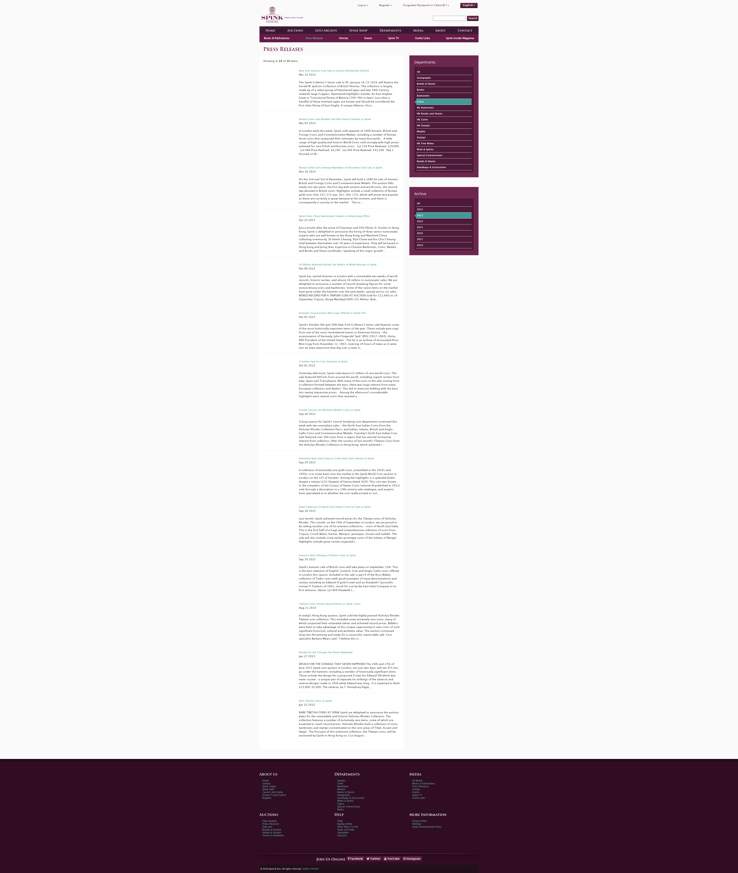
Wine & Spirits (425, 149)
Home (270, 30)
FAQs (340, 821)
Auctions (295, 30)
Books (420, 90)
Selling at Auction (271, 833)
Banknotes (423, 96)
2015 (420, 227)
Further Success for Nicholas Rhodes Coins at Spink (330, 410)
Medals (421, 132)
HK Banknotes (425, 108)
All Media (417, 781)
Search (472, 18)
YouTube (393, 859)
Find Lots (267, 827)
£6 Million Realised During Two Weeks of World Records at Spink (338, 265)
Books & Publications (276, 38)
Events (368, 38)
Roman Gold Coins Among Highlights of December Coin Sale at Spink (340, 168)
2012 (420, 209)
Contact (465, 30)
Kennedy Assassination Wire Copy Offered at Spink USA (332, 313)
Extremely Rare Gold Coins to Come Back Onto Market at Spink (336, 459)
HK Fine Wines (425, 144)
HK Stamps (423, 126)
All (418, 72)
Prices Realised (270, 824)
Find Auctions (269, 821)
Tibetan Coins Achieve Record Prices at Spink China (329, 604)
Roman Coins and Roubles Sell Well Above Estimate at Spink (335, 119)
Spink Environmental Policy (426, 827)
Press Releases (314, 38)
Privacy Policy (419, 821)
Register (266, 798)
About (440, 30)
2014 (420, 221)
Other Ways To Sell (347, 827)
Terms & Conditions (273, 836)
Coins (420, 102)
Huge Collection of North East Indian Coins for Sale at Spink (335, 507)
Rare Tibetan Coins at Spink (315, 701)
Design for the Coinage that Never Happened (325, 652)
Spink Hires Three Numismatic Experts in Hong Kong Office (334, 216)
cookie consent (310, 869)
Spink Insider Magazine (460, 38)
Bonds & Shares (426, 84)
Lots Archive (326, 30)
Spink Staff (268, 789)
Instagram (413, 859)
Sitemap (416, 824)
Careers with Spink (272, 792)
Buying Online (344, 824)
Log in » (363, 5)
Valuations (343, 833)
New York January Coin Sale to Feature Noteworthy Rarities (334, 71)
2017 (420, 239)
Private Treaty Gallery (274, 795)
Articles (343, 38)
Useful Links (422, 38)
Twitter (374, 859)
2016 (420, 233)
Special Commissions (429, 155)
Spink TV (393, 38)
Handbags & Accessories (431, 167)
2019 (420, 245)
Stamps (421, 138)
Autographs (424, 78)
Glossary (342, 836)
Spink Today (269, 786)
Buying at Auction (271, 830)
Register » (385, 5)
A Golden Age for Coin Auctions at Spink (323, 362)
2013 (420, 215)
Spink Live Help (345, 830)
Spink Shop (358, 30)
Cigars (340, 804)
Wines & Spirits (345, 801)
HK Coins (422, 120)
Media (418, 30)
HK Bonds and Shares (429, 114)
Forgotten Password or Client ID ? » (426, 5)
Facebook (356, 859)
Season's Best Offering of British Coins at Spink (327, 555)
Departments (390, 30)
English (468, 5)
